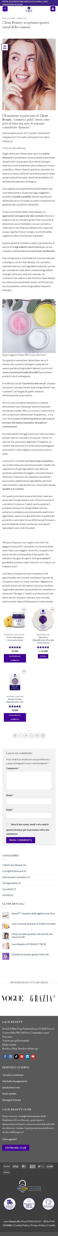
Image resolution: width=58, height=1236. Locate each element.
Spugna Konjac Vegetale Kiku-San (14, 700)
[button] (5, 8)
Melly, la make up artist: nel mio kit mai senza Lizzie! (32, 935)
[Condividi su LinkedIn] (42, 735)
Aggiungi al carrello (15, 658)
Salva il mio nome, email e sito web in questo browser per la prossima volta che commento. (27, 829)
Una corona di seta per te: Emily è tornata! (34, 923)
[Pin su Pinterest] (37, 735)
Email (9, 809)
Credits (51, 1225)
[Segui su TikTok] (16, 1056)
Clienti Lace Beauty (12, 864)
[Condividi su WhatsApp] (15, 735)
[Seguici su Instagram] (10, 1056)
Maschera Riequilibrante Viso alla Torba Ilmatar (43, 640)
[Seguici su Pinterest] (21, 1056)
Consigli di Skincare (12, 870)
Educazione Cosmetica (14, 18)
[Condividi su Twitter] (26, 735)
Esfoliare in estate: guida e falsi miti (30, 954)
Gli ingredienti (9, 882)
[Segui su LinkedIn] (27, 1056)
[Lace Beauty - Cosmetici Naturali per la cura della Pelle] (29, 9)
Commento (12, 768)
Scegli (43, 656)
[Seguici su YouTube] (33, 1056)
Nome (10, 795)
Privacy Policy (38, 1225)
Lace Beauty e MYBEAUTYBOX (29, 944)
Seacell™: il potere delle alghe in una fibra (33, 913)
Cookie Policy (21, 1225)
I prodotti (7, 889)
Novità (6, 894)
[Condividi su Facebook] (20, 735)
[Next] (54, 1002)
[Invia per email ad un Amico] (31, 735)
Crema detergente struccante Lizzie (14, 638)
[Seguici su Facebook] (5, 1056)
